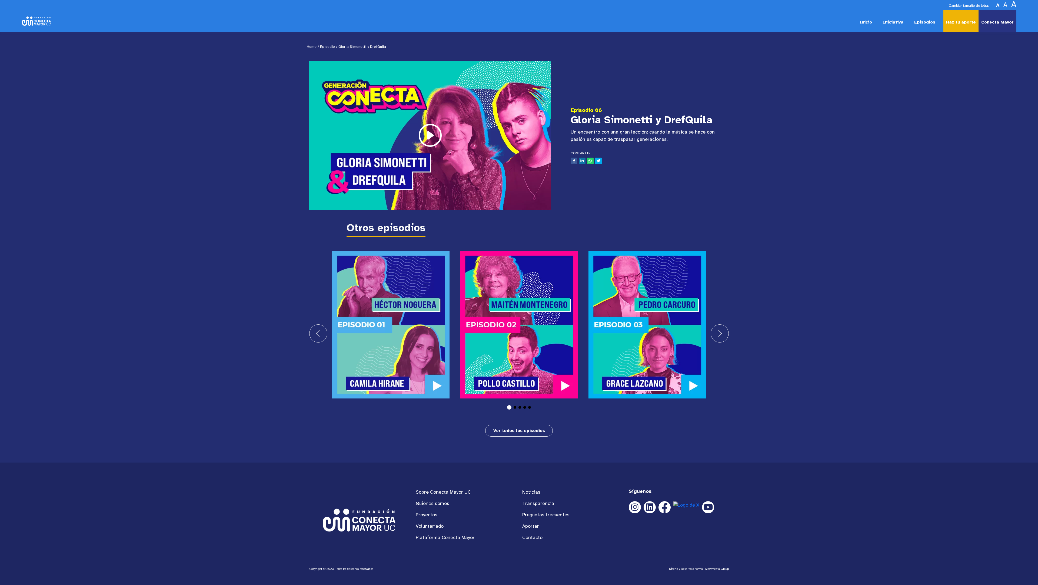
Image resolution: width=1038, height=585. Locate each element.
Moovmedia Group (717, 569)
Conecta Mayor (997, 22)
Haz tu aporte (961, 22)
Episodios (924, 22)
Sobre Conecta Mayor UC (443, 492)
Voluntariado (430, 526)
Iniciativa (893, 22)
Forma (699, 569)
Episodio (327, 46)
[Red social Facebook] (664, 507)
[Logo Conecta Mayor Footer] (359, 520)
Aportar (530, 526)
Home (312, 46)
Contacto (532, 537)
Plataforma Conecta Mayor (445, 537)
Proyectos (426, 515)
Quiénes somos (432, 503)
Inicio (866, 22)
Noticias (531, 492)
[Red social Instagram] (635, 507)
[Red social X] (686, 507)
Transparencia (538, 503)
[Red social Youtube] (708, 507)
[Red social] (650, 507)
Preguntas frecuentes (546, 515)
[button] (509, 407)
